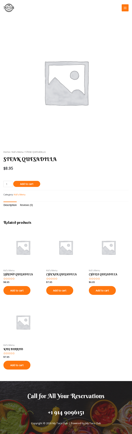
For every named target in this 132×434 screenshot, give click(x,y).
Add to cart (26, 184)
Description (10, 205)
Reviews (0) (26, 205)
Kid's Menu (17, 151)
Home (6, 151)
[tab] (10, 205)
